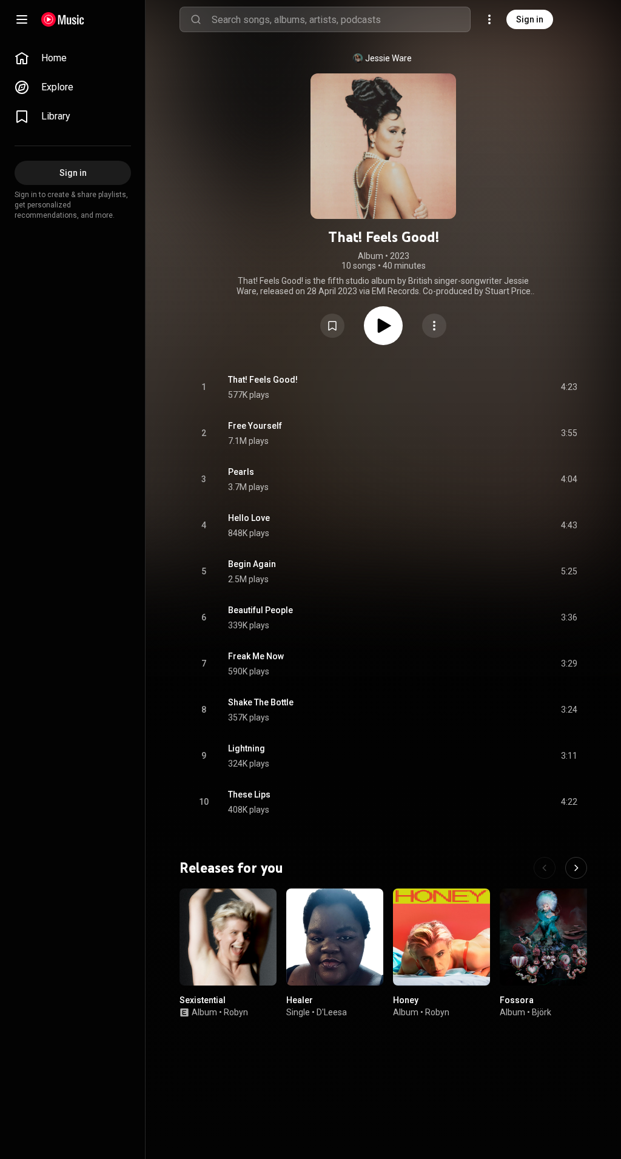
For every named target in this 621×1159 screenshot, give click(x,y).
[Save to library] (332, 325)
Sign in (529, 19)
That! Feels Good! (263, 380)
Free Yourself (255, 426)
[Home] (62, 19)
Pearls (241, 472)
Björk (541, 1012)
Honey (405, 1000)
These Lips (249, 794)
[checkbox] (569, 387)
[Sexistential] (228, 937)
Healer (299, 1000)
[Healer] (334, 937)
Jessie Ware (388, 58)
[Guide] (22, 19)
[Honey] (441, 937)
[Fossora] (548, 937)
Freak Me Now (256, 656)
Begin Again (252, 564)
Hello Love (249, 518)
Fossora (517, 1000)
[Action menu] (434, 326)
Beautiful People (260, 610)
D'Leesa (332, 1012)
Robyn (236, 1012)
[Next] (576, 867)
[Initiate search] (196, 19)
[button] (332, 326)
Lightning (246, 748)
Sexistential (203, 1000)
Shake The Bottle (261, 702)
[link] (73, 58)
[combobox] (341, 19)
